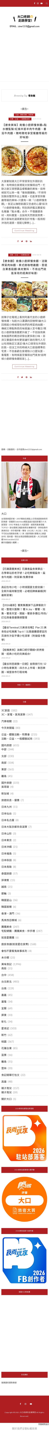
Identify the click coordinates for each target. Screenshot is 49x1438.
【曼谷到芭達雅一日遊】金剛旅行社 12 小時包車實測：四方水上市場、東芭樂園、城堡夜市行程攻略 (23, 668)
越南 (4, 886)
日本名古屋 (7, 820)
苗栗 (4, 1054)
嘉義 (4, 994)
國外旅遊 (6, 782)
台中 (4, 974)
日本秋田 (6, 860)
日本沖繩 (6, 846)
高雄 (4, 1081)
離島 (4, 776)
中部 (4, 749)
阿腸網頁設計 (43, 1424)
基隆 (4, 1001)
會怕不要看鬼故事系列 (14, 950)
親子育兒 (6, 1088)
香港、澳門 (7, 913)
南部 (4, 762)
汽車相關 (6, 721)
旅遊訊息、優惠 (10, 800)
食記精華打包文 (10, 1074)
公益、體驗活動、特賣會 (24, 115)
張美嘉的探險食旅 (9, 1382)
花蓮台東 (6, 1048)
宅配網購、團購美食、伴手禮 (18, 930)
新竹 (4, 1034)
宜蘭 (4, 1008)
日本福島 (6, 853)
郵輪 (4, 893)
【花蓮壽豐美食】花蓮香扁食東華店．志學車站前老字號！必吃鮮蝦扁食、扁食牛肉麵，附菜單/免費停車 (23, 573)
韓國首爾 (6, 906)
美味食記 (6, 964)
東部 (4, 769)
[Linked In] (31, 241)
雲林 (4, 1068)
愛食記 (5, 1028)
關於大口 (6, 1099)
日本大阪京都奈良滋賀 (14, 826)
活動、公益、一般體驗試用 (20, 119)
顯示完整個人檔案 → (10, 542)
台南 (4, 988)
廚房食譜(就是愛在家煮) (15, 944)
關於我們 (17, 1428)
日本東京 (6, 840)
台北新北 (6, 981)
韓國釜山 (6, 900)
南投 (4, 968)
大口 (4, 513)
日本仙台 (6, 813)
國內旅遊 (6, 745)
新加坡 (5, 793)
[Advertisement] (24, 419)
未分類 (5, 957)
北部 (4, 756)
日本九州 (6, 806)
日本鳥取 (6, 866)
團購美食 (6, 926)
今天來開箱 (7, 727)
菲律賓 (5, 880)
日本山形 (6, 833)
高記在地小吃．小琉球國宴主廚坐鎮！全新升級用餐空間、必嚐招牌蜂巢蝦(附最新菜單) (23, 591)
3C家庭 (5, 710)
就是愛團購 (7, 937)
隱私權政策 (30, 1428)
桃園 (4, 1041)
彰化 (4, 1021)
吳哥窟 (5, 786)
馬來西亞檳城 (9, 920)
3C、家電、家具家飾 (13, 714)
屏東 (4, 1014)
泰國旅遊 (6, 873)
